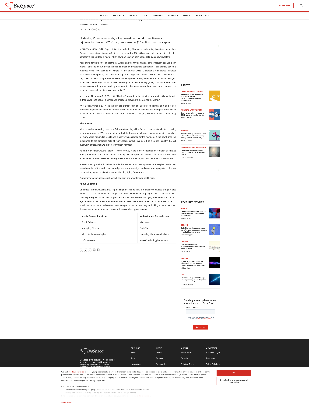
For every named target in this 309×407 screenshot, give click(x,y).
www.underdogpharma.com (134, 209)
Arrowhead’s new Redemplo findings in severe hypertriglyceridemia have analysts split (192, 97)
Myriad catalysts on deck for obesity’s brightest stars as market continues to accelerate (193, 263)
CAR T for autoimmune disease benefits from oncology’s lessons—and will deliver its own (194, 230)
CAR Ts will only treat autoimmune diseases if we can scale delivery (193, 247)
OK (233, 373)
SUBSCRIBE (284, 6)
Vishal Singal (185, 251)
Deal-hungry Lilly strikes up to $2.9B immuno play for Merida (192, 114)
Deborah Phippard (187, 235)
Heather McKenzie (187, 157)
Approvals (186, 131)
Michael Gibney (186, 218)
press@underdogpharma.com (154, 240)
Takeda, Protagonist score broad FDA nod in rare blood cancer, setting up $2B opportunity (193, 136)
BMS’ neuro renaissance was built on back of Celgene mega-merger (193, 152)
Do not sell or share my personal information (234, 381)
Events (133, 15)
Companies (157, 15)
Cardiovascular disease (192, 91)
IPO (182, 275)
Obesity (184, 258)
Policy (184, 208)
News (103, 15)
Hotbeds (173, 15)
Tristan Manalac (186, 103)
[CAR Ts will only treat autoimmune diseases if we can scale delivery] (214, 246)
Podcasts (118, 15)
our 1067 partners (76, 372)
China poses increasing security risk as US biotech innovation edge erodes (193, 214)
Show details (66, 402)
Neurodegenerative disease (193, 147)
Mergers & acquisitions (191, 110)
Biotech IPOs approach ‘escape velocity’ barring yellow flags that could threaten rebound (193, 280)
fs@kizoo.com (88, 240)
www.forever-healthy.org (142, 178)
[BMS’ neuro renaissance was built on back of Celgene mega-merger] (214, 152)
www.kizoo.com (118, 178)
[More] (107, 15)
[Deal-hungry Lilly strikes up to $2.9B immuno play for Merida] (214, 114)
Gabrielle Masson (187, 284)
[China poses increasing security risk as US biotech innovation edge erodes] (214, 213)
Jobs (144, 15)
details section (143, 396)
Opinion (184, 225)
